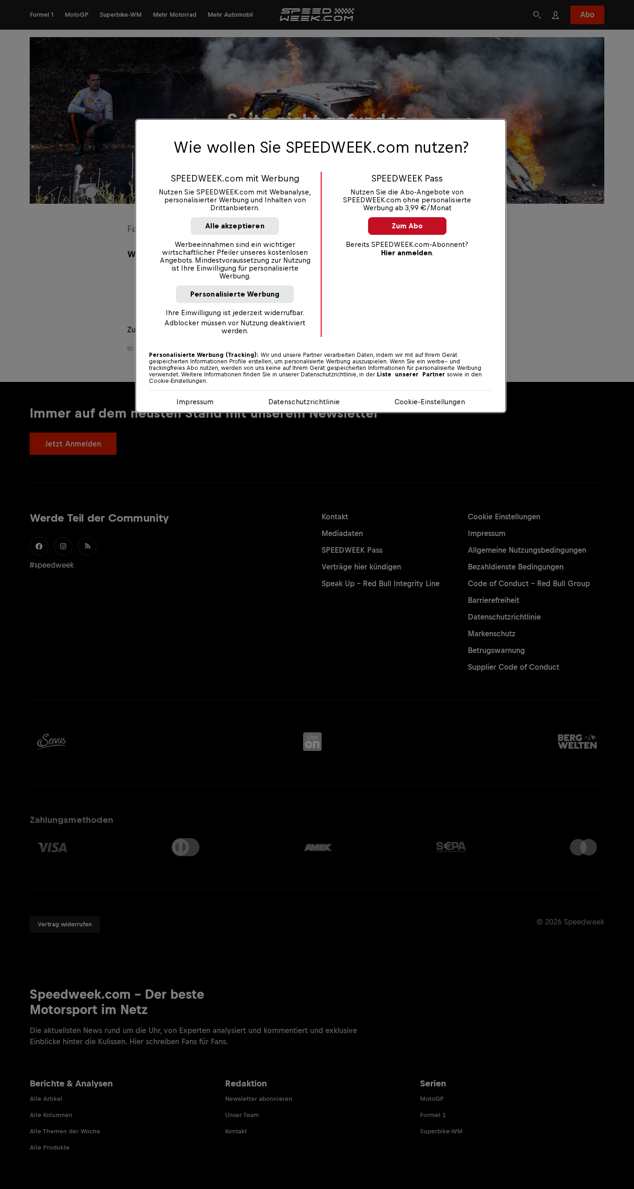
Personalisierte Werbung (235, 294)
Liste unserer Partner (411, 374)
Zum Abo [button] (407, 226)
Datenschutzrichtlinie (304, 402)
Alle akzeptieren (235, 226)
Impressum (194, 402)
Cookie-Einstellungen (430, 402)
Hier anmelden (406, 253)
